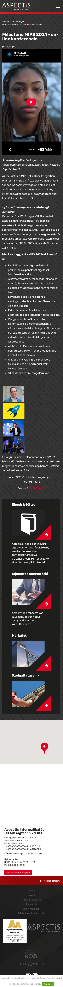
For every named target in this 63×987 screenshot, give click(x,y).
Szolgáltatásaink (31, 899)
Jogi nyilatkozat (31, 908)
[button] (44, 748)
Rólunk (31, 895)
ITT (51, 477)
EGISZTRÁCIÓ (36, 488)
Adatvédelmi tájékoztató (31, 913)
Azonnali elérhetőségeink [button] (18, 872)
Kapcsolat (31, 904)
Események (18, 21)
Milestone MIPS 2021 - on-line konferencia (22, 24)
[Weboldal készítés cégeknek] (31, 955)
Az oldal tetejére (52, 881)
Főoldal (5, 21)
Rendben (48, 984)
